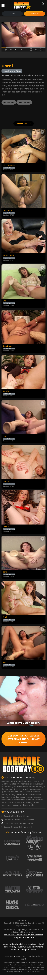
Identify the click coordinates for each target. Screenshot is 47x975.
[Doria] (23, 553)
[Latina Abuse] (34, 842)
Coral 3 (6, 527)
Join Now (34, 13)
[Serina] (23, 643)
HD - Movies (8, 102)
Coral (5, 436)
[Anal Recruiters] (12, 873)
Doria (5, 572)
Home (6, 944)
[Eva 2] (23, 598)
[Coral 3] (23, 507)
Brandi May (7, 346)
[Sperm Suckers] (34, 889)
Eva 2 (5, 617)
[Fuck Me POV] (34, 904)
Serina (5, 662)
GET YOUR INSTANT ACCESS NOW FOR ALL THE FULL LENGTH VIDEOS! (23, 739)
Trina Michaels (9, 165)
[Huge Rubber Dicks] (12, 904)
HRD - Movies (24, 102)
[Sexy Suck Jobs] (34, 873)
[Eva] (23, 281)
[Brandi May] (23, 327)
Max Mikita (7, 210)
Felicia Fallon (8, 256)
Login (12, 13)
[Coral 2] (23, 462)
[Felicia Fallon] (23, 236)
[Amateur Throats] (12, 889)
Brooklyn (6, 391)
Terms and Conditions (33, 944)
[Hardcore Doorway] (22, 5)
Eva (4, 301)
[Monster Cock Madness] (34, 858)
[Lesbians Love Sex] (12, 858)
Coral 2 (6, 482)
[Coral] (23, 417)
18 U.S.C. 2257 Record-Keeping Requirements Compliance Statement (23, 936)
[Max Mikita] (23, 191)
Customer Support (26, 947)
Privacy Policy (10, 947)
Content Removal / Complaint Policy (27, 948)
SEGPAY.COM (19, 956)
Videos (13, 944)
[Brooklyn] (23, 372)
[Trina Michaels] (23, 146)
